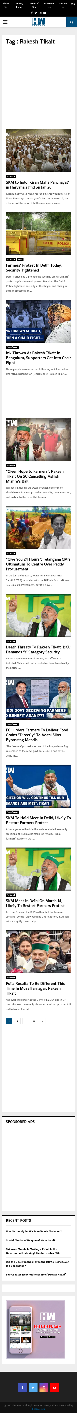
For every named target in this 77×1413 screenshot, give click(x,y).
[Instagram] (43, 1387)
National (11, 176)
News (20, 259)
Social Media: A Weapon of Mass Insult (30, 1240)
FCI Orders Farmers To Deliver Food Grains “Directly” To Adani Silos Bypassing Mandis (37, 734)
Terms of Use (34, 5)
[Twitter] (33, 1387)
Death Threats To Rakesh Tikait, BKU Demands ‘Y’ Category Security (38, 649)
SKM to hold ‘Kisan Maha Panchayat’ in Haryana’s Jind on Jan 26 (37, 185)
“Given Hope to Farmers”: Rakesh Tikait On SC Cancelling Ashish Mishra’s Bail (35, 476)
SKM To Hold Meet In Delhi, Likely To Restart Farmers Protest (38, 820)
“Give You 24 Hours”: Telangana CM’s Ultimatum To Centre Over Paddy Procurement (38, 564)
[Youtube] (54, 1387)
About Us (6, 5)
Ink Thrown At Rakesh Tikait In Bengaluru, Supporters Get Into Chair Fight (38, 357)
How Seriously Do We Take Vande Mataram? (34, 1231)
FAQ (73, 3)
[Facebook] (22, 1387)
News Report (12, 347)
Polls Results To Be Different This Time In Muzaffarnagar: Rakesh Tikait (35, 988)
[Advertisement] (38, 87)
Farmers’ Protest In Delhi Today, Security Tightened (34, 268)
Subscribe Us (49, 5)
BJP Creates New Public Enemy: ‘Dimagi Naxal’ (36, 1274)
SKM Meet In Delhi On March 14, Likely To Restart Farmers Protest (35, 903)
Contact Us (63, 5)
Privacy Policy (19, 5)
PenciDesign (38, 1409)
